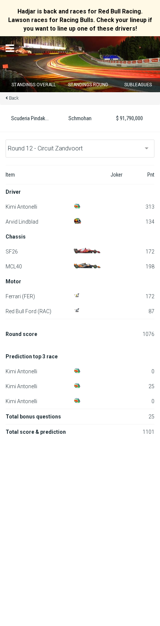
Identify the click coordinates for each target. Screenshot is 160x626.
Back (14, 98)
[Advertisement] (80, 523)
